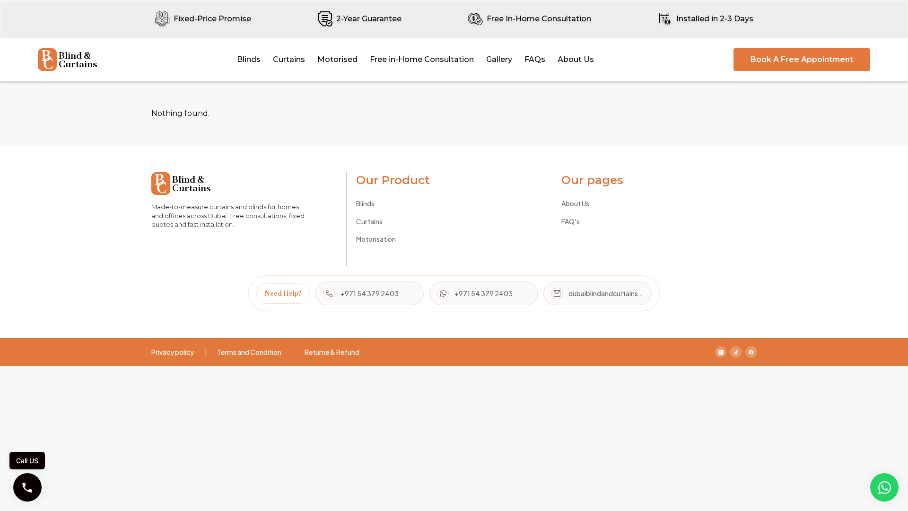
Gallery (499, 59)
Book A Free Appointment (802, 59)
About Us (576, 59)
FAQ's (570, 221)
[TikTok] (736, 352)
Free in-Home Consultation (422, 59)
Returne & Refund (332, 352)
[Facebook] (751, 352)
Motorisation (376, 239)
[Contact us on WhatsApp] (884, 487)
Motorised (337, 59)
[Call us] (27, 487)
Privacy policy (172, 352)
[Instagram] (720, 352)
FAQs (534, 59)
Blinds (249, 59)
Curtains (289, 59)
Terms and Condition (249, 352)
